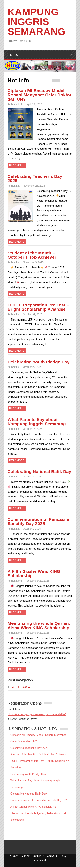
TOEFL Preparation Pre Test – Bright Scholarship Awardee (38, 307)
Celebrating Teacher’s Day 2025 (35, 178)
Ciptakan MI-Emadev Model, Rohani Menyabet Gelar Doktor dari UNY (39, 94)
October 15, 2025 (32, 428)
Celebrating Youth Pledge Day (39, 361)
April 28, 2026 (34, 104)
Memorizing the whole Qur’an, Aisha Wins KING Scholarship (39, 625)
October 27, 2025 (32, 367)
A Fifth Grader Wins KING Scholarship (34, 573)
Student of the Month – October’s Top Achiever (32, 254)
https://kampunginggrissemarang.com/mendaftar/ (37, 714)
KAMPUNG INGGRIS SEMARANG (36, 22)
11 (19, 686)
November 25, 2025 (34, 185)
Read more (16, 165)
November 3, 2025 (33, 262)
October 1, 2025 (32, 528)
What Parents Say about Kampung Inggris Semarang (37, 421)
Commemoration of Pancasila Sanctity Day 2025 (38, 521)
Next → (25, 686)
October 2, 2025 (32, 476)
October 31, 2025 (32, 314)
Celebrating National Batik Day (39, 471)
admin (19, 104)
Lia (18, 185)
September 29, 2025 (37, 580)
